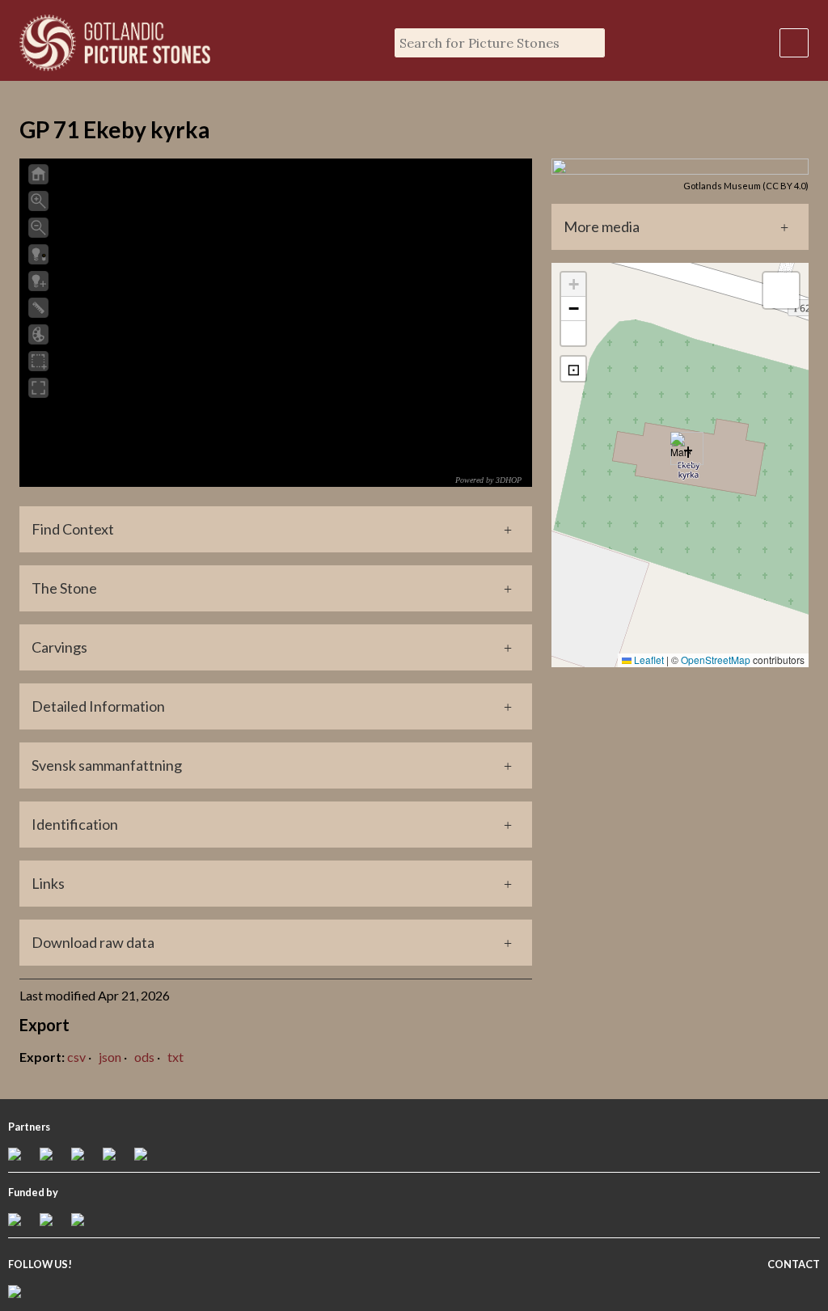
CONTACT (793, 1264)
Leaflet (648, 659)
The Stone (64, 588)
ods (144, 1056)
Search (589, 43)
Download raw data (93, 942)
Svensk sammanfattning (107, 765)
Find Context (73, 529)
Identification (75, 824)
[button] (680, 448)
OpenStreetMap (715, 659)
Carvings (59, 647)
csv (76, 1056)
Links (48, 883)
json (110, 1056)
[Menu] (794, 42)
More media (602, 226)
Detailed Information (98, 706)
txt (175, 1056)
